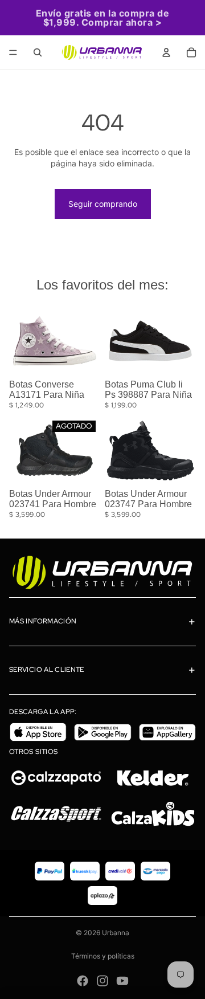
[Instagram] (102, 981)
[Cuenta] (166, 52)
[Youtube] (122, 981)
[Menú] (13, 52)
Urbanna (115, 932)
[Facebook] (82, 981)
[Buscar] (37, 52)
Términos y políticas (102, 956)
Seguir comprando (102, 204)
